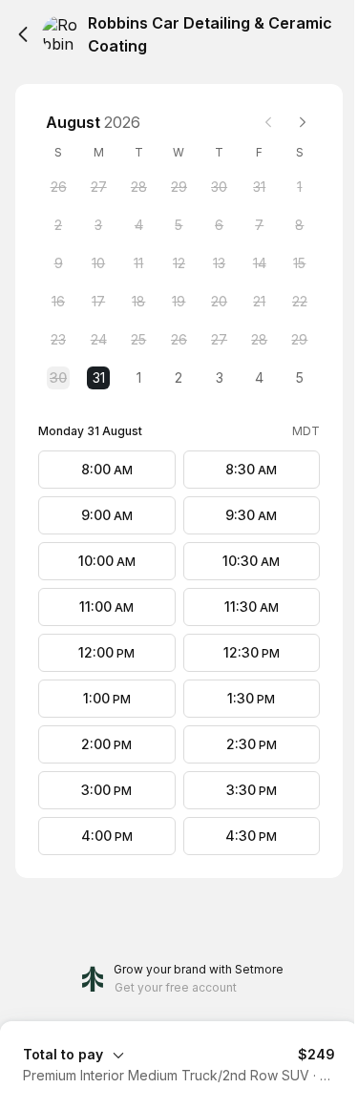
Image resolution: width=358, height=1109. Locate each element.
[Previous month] (268, 122)
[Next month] (302, 122)
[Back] (23, 34)
